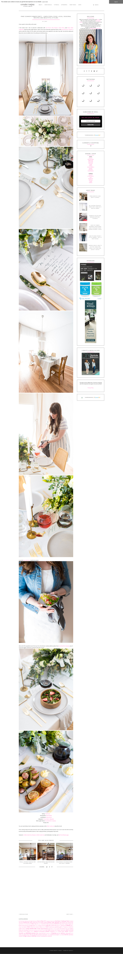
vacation (20, 936)
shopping (53, 933)
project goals (61, 931)
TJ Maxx (90, 165)
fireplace (37, 927)
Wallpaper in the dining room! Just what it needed (64, 862)
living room (21, 930)
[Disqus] (46, 892)
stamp (72, 933)
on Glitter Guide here (27, 835)
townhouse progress (54, 934)
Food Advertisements (88, 135)
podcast (47, 931)
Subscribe (91, 124)
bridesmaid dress (25, 925)
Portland (71, 921)
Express (90, 174)
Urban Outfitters (90, 167)
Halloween (35, 921)
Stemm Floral (61, 27)
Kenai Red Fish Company (66, 29)
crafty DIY (48, 925)
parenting (71, 930)
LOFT (91, 177)
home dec (33, 928)
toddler (48, 934)
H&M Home (90, 160)
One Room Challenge (60, 921)
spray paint (68, 933)
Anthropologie (91, 159)
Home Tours (73, 4)
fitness (41, 927)
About (40, 4)
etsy (22, 927)
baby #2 (36, 923)
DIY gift (30, 921)
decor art (56, 925)
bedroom (56, 924)
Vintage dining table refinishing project (46, 862)
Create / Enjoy (57, 950)
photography (42, 931)
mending (26, 930)
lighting (71, 928)
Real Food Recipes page (63, 835)
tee (32, 934)
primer (56, 931)
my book (35, 930)
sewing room (48, 933)
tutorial (66, 934)
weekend (50, 936)
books (20, 925)
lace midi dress (26, 560)
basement (43, 923)
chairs (34, 925)
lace (66, 928)
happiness (66, 927)
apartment (21, 923)
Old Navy (91, 180)
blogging (66, 923)
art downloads (28, 923)
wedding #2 (38, 936)
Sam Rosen (48, 27)
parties (28, 931)
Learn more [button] (45, 1)
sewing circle (34, 933)
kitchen (63, 928)
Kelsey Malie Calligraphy (48, 819)
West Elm (91, 169)
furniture (50, 927)
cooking (39, 925)
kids (61, 928)
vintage (25, 936)
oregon (58, 930)
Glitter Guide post (50, 826)
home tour (50, 928)
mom (98, 19)
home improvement (42, 928)
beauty (52, 923)
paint (67, 930)
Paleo (67, 921)
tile (46, 934)
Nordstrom (90, 178)
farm (34, 927)
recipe (66, 931)
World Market (91, 171)
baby (32, 924)
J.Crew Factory (91, 176)
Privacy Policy (91, 387)
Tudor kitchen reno (63, 922)
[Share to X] (46, 866)
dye (71, 925)
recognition (71, 931)
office (55, 930)
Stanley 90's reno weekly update (40, 922)
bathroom (48, 923)
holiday (27, 928)
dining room (63, 925)
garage (54, 927)
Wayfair (90, 168)
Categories (64, 4)
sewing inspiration (42, 933)
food (47, 927)
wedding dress (44, 936)
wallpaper (29, 936)
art (24, 923)
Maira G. (71, 950)
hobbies (23, 928)
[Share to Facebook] (49, 866)
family (32, 927)
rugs (24, 933)
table (31, 934)
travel (63, 934)
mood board (30, 930)
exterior (25, 927)
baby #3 (39, 923)
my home (47, 930)
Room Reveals (48, 4)
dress (68, 925)
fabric (28, 927)
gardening (57, 927)
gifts (61, 927)
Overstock (90, 163)
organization (63, 930)
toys (60, 934)
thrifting (43, 934)
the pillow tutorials (38, 934)
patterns (36, 931)
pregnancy (52, 931)
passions (31, 931)
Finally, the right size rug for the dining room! (28, 862)
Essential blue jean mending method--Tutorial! (95, 217)
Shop (79, 4)
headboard (71, 927)
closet (36, 925)
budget (30, 925)
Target (90, 164)
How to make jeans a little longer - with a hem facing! (95, 237)
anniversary (70, 922)
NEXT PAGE (70, 914)
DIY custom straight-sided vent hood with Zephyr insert (95, 207)
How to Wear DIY (41, 921)
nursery (52, 930)
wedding (33, 936)
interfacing (55, 928)
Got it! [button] (116, 1)
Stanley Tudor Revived (53, 922)
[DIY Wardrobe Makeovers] (91, 374)
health (20, 928)
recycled (21, 933)
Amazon (90, 158)
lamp (69, 928)
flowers (44, 927)
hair (62, 927)
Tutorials (56, 4)
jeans (58, 928)
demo (60, 925)
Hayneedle (90, 161)
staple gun (21, 934)
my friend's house (41, 930)
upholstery (70, 934)
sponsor (63, 933)
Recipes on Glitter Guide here (38, 835)
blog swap (61, 923)
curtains (52, 925)
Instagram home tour (50, 921)
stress (28, 934)
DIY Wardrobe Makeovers (24, 921)
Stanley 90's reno (27, 922)
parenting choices (22, 931)
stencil (24, 934)
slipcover (58, 933)
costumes (43, 925)
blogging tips (70, 923)
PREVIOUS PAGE (23, 914)
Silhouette (21, 922)
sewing (28, 933)
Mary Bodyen (55, 27)
